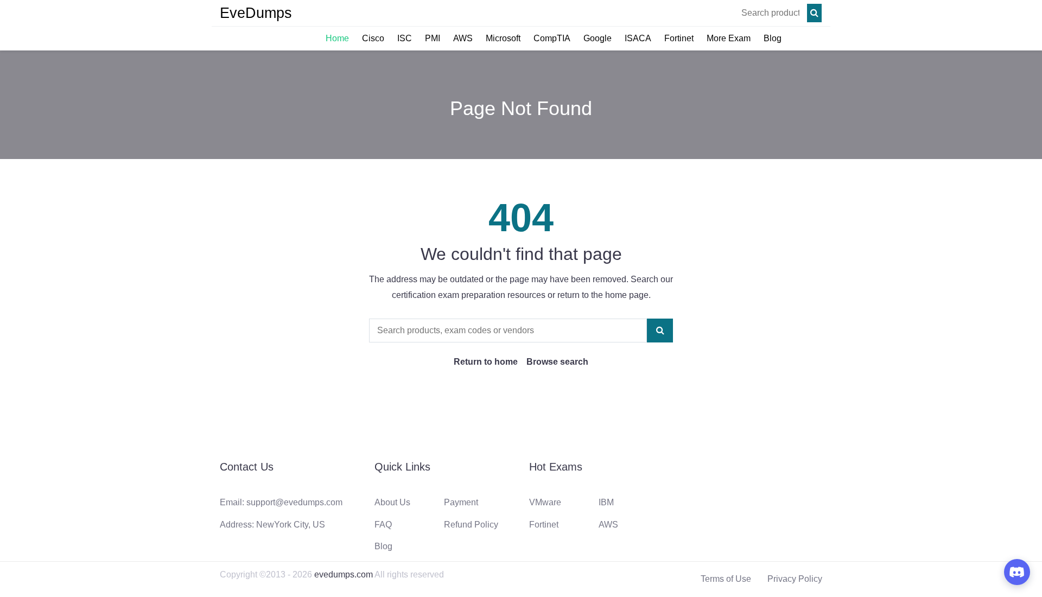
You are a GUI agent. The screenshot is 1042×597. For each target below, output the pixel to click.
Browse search (557, 361)
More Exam (729, 38)
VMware (545, 502)
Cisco (373, 38)
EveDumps (256, 13)
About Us (392, 502)
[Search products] (814, 13)
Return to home (486, 361)
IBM (606, 502)
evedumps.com (343, 574)
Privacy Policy (794, 578)
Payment (461, 502)
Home (337, 38)
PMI (432, 38)
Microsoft (503, 38)
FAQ (383, 524)
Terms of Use (726, 578)
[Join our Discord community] (1017, 572)
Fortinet (679, 38)
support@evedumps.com (294, 502)
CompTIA (551, 38)
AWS (463, 38)
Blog (773, 38)
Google (597, 38)
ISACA (638, 38)
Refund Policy (471, 524)
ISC (404, 38)
